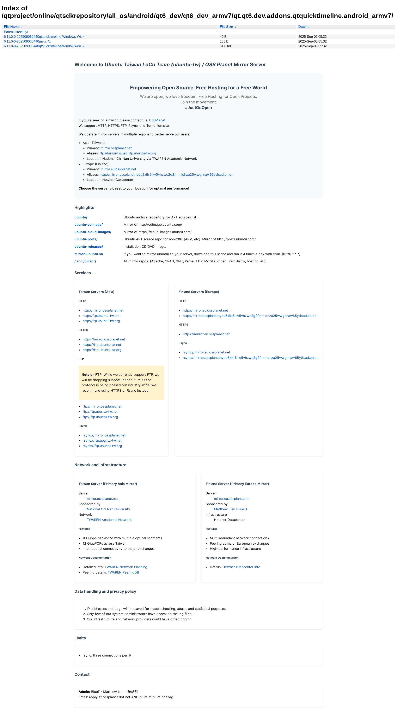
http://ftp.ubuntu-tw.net (101, 316)
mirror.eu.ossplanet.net (118, 169)
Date (302, 26)
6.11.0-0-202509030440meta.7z (27, 41)
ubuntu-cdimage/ (88, 224)
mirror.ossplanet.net (116, 148)
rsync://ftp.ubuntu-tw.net (102, 440)
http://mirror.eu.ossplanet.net (205, 310)
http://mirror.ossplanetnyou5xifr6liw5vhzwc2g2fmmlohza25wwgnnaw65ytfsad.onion (166, 174)
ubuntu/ (80, 217)
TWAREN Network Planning (126, 567)
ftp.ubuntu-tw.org (142, 153)
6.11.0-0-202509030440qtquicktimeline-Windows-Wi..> (44, 36)
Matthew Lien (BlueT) (230, 509)
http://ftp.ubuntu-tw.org (101, 321)
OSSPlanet (157, 120)
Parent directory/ (16, 32)
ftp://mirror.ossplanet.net (102, 406)
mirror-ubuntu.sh (88, 254)
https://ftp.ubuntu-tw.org (102, 350)
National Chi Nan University (108, 509)
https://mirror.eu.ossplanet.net (206, 334)
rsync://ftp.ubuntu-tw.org (102, 446)
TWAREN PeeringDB (123, 572)
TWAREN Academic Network (109, 520)
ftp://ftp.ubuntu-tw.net (100, 411)
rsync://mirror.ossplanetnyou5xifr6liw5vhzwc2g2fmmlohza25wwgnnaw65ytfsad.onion (250, 358)
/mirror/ (89, 261)
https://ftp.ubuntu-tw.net (102, 345)
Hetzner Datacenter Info (241, 567)
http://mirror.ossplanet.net (103, 310)
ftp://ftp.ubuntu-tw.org (100, 417)
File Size (226, 26)
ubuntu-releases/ (88, 246)
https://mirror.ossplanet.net (104, 339)
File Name (11, 26)
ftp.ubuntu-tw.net (113, 153)
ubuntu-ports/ (86, 239)
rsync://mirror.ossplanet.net (104, 435)
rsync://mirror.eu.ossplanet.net (206, 352)
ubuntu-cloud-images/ (92, 232)
